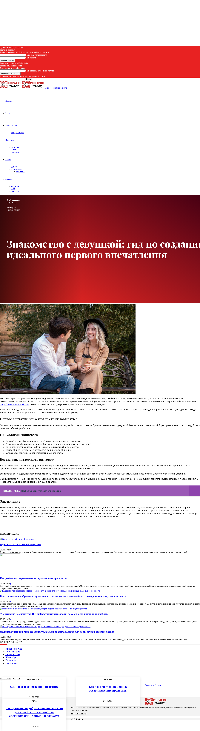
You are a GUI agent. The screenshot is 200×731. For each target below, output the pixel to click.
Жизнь (14, 150)
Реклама (20, 172)
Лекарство (16, 191)
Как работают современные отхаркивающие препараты (33, 578)
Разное (8, 159)
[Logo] (11, 88)
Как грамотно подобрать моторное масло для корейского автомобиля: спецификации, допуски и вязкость (63, 596)
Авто (34, 701)
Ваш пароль (30, 58)
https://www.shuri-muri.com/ (14, 404)
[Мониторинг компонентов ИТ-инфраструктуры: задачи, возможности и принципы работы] (43, 609)
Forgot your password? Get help (14, 63)
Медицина (16, 186)
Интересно (9, 140)
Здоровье (9, 179)
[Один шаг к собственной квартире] (17, 539)
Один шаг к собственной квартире (20, 544)
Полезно (15, 152)
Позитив (15, 147)
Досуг (14, 167)
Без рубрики (16, 169)
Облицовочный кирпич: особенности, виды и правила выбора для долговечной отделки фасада (57, 631)
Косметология (11, 125)
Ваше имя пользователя (36, 55)
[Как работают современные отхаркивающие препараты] (10, 573)
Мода (7, 113)
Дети (13, 189)
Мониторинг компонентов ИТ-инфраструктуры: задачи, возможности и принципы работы (54, 613)
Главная (8, 101)
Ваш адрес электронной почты (39, 71)
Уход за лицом (17, 133)
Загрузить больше (153, 685)
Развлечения (13, 209)
